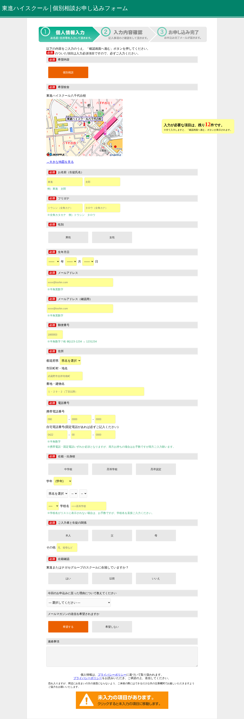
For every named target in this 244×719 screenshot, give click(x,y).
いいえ (156, 578)
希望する (68, 626)
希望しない (112, 626)
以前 (112, 578)
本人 (68, 535)
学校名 (65, 506)
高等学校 (112, 469)
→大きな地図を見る (60, 161)
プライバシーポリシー (112, 674)
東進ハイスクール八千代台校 (66, 95)
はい (68, 578)
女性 (112, 237)
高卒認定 (156, 469)
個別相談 (68, 72)
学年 (49, 481)
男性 (68, 237)
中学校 (68, 469)
